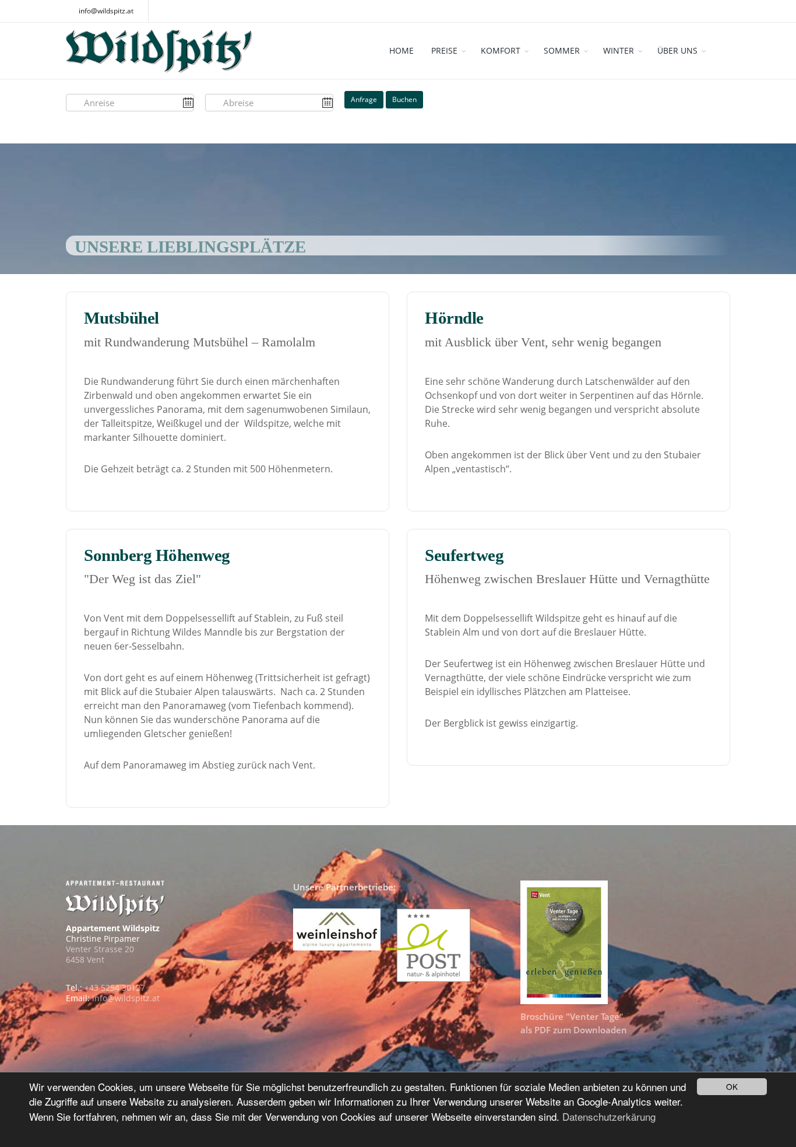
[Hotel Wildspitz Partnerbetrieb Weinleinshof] (337, 928)
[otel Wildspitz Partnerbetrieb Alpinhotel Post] (430, 943)
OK (732, 1086)
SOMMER (562, 50)
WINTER (618, 50)
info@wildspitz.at (106, 11)
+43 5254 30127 (114, 987)
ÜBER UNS (677, 50)
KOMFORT (500, 50)
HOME (401, 50)
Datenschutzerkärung (609, 1116)
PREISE (444, 50)
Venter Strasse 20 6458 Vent (100, 954)
